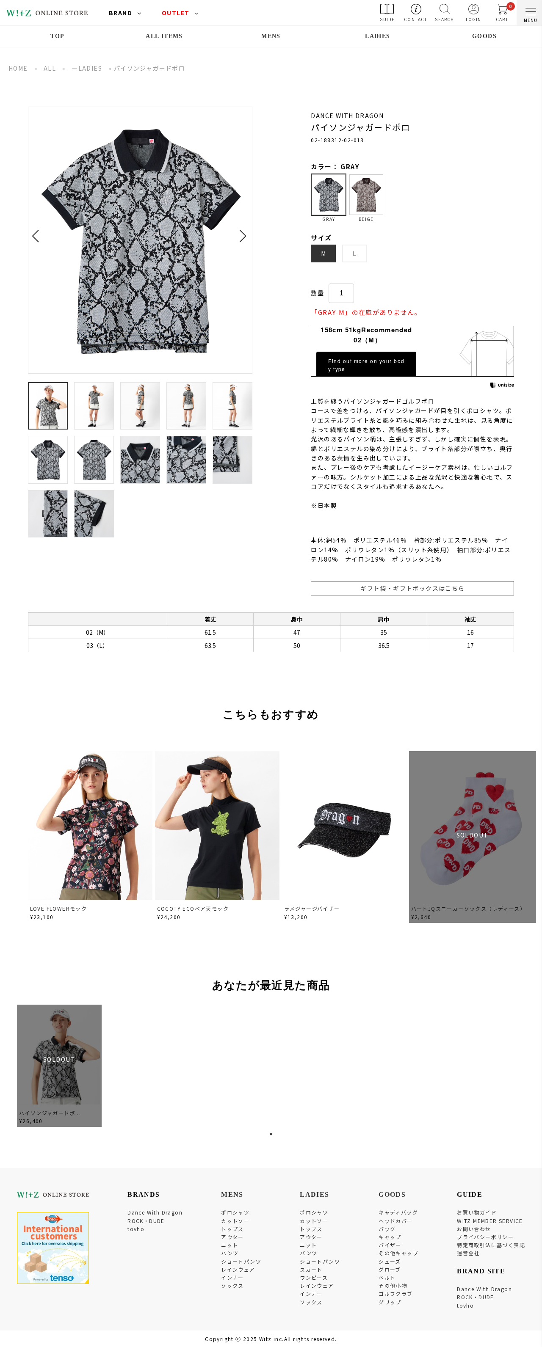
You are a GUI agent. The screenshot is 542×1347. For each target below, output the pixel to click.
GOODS (484, 36)
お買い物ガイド (477, 1212)
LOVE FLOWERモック (58, 908)
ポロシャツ (235, 1212)
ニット (229, 1244)
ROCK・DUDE (146, 1220)
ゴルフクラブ (395, 1293)
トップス (232, 1228)
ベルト (387, 1277)
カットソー (235, 1220)
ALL (50, 68)
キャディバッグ (398, 1212)
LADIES (377, 36)
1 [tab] (271, 1134)
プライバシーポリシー (485, 1236)
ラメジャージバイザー (312, 908)
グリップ (390, 1302)
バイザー (390, 1244)
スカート (311, 1269)
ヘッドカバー (395, 1220)
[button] (38, 231)
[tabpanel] (59, 1066)
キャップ (390, 1236)
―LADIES (87, 68)
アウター (232, 1236)
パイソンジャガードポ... (50, 1112)
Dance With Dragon (155, 1212)
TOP (57, 36)
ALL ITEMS (164, 36)
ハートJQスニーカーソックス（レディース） (468, 908)
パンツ (229, 1252)
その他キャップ (398, 1252)
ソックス (232, 1285)
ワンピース (314, 1277)
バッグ (387, 1228)
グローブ (390, 1269)
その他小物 (393, 1285)
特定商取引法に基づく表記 (491, 1244)
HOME (18, 68)
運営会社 (468, 1252)
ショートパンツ (241, 1261)
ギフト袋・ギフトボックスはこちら (412, 588)
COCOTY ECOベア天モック (193, 908)
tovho (135, 1228)
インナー (232, 1277)
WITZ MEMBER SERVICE (490, 1220)
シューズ (390, 1261)
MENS (271, 36)
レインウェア (238, 1269)
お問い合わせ (474, 1228)
